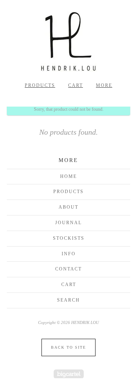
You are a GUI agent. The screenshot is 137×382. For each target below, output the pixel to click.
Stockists (68, 238)
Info (69, 253)
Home (68, 176)
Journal (68, 222)
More (104, 85)
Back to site (68, 347)
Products (40, 85)
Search (68, 300)
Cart (75, 85)
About (68, 207)
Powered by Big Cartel (69, 373)
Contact (68, 269)
